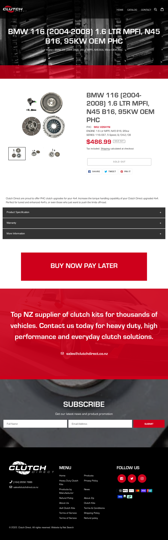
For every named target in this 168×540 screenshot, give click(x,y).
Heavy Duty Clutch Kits (68, 482)
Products (89, 475)
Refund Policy (66, 497)
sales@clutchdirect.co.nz (87, 353)
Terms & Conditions (94, 507)
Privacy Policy (91, 480)
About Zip (89, 497)
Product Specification (18, 212)
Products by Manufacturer (66, 491)
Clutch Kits (89, 502)
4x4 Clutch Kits (67, 507)
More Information (16, 233)
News (87, 489)
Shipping (105, 148)
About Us (64, 502)
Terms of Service (68, 512)
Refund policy (91, 518)
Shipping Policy (92, 512)
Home (49, 49)
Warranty (11, 222)
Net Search (68, 527)
